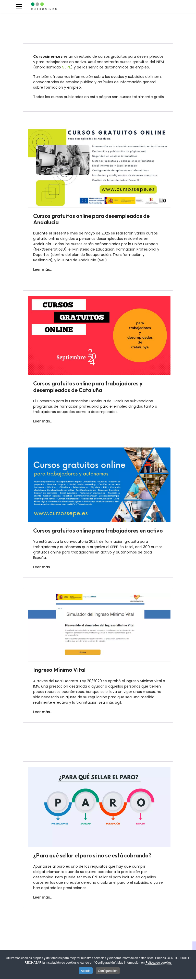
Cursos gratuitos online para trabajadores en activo (98, 530)
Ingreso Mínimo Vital (59, 669)
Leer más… (42, 269)
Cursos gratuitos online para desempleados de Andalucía (91, 219)
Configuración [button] (108, 970)
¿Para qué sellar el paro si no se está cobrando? (92, 855)
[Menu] (19, 6)
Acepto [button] (86, 970)
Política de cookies (158, 962)
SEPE (66, 67)
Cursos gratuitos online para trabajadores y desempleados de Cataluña (88, 386)
